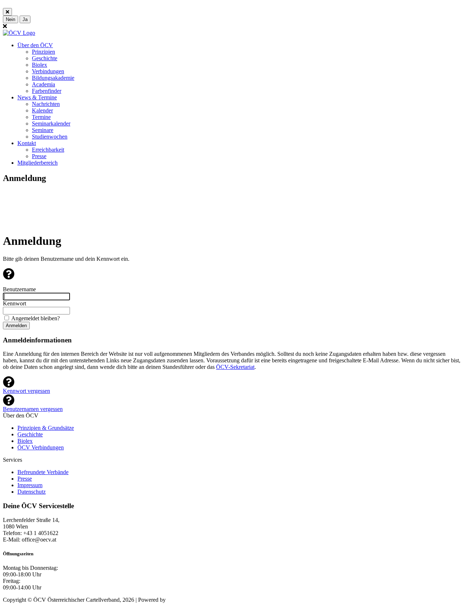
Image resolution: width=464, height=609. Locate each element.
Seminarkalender (51, 123)
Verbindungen (48, 71)
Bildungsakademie (53, 78)
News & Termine (37, 97)
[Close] (7, 12)
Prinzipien (43, 52)
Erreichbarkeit (48, 150)
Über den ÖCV (35, 45)
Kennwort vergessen (26, 391)
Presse (39, 156)
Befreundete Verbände (43, 472)
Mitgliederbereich (37, 163)
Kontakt (26, 143)
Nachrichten (46, 104)
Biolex (39, 65)
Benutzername (19, 289)
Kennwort (14, 303)
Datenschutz (31, 492)
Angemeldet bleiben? (35, 318)
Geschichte (44, 58)
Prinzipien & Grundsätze (45, 428)
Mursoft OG (181, 600)
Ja (25, 19)
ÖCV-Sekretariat (235, 367)
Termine (41, 117)
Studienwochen (49, 136)
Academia (43, 84)
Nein (10, 19)
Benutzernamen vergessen (33, 409)
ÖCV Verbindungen (40, 447)
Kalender (42, 110)
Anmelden (16, 325)
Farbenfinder (46, 91)
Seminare (42, 130)
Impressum (29, 485)
